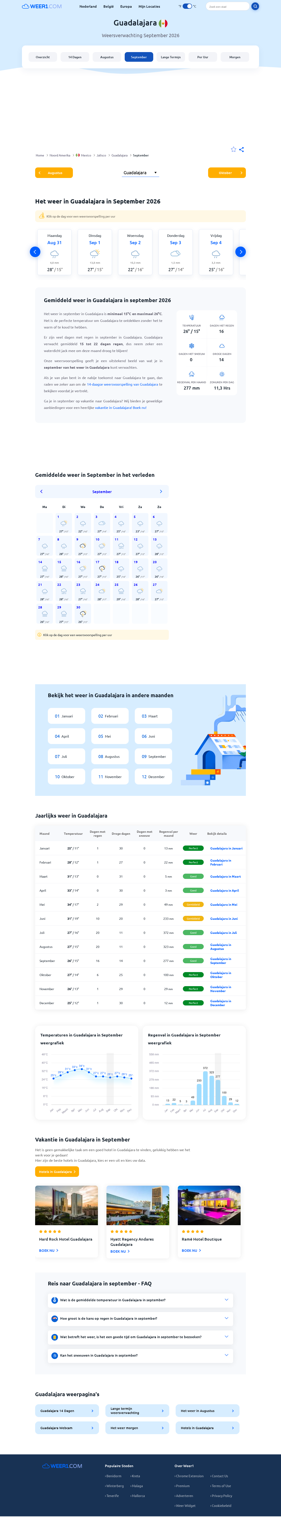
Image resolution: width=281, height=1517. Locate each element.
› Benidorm (113, 1476)
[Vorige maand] (43, 491)
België (108, 6)
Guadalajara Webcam (56, 1428)
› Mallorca (137, 1495)
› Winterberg (114, 1486)
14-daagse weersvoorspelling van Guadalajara (122, 384)
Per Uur (202, 57)
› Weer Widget (185, 1505)
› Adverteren (184, 1495)
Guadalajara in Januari (226, 848)
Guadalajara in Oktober (220, 975)
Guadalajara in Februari (220, 862)
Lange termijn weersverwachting (125, 1410)
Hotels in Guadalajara (55, 1171)
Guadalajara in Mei (223, 904)
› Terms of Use (220, 1486)
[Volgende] (240, 252)
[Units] (187, 6)
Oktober (225, 173)
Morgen (234, 57)
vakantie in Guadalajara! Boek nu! (120, 407)
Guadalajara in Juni (224, 918)
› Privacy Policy (221, 1495)
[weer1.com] (41, 6)
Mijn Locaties (149, 6)
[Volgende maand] (161, 491)
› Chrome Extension (189, 1476)
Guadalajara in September (220, 961)
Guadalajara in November (220, 989)
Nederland (88, 6)
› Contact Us (219, 1476)
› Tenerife (112, 1495)
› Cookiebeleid (220, 1505)
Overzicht (43, 57)
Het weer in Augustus (197, 1410)
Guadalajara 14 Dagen (57, 1410)
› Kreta (135, 1476)
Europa (126, 6)
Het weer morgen (124, 1428)
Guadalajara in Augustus (220, 947)
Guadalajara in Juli (223, 933)
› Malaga (136, 1486)
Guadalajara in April (224, 890)
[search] (255, 6)
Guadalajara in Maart (225, 876)
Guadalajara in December (220, 1003)
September (139, 57)
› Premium (182, 1486)
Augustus (106, 57)
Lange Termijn (171, 57)
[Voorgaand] (35, 252)
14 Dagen (74, 57)
